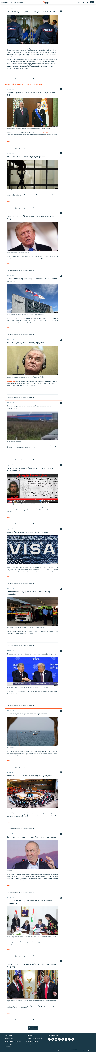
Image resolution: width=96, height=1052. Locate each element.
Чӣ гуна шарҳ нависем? (11, 1044)
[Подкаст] (72, 1039)
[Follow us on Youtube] (56, 1039)
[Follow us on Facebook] (52, 1039)
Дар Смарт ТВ (29, 1044)
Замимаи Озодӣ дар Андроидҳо (34, 1038)
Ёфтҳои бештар (33, 1028)
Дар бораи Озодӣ (9, 1038)
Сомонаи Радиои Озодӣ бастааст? (13, 1041)
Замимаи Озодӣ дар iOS (32, 1041)
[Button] (14, 79)
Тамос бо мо (8, 1046)
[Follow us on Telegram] (66, 1039)
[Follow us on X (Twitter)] (62, 1039)
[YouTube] (83, 2)
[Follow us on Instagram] (59, 1039)
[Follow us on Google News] (49, 1039)
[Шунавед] (88, 2)
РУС (79, 2)
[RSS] (69, 1039)
